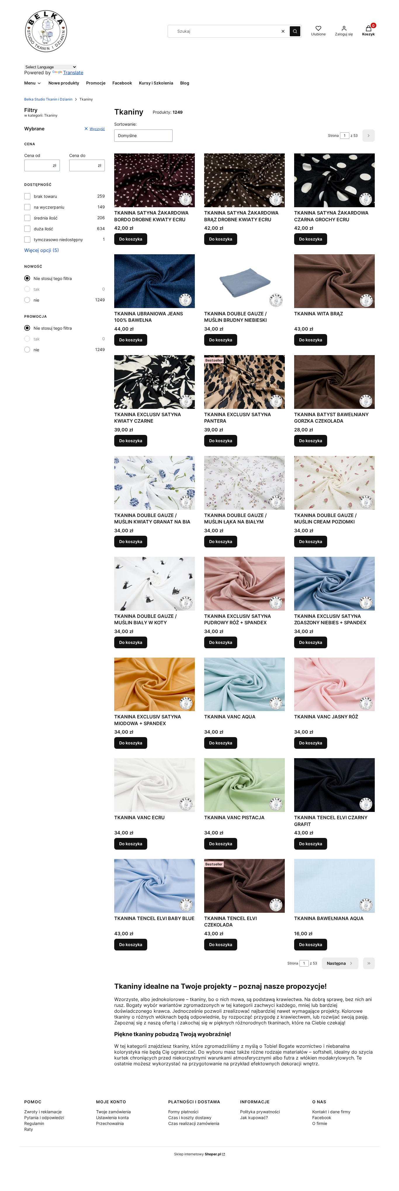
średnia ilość (46, 217)
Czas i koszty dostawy (189, 1117)
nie (36, 300)
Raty (28, 1129)
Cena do (77, 155)
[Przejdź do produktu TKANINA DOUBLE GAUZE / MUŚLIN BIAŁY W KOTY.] (154, 584)
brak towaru (45, 196)
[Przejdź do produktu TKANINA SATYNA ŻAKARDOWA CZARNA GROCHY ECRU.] (334, 180)
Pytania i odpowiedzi (44, 1117)
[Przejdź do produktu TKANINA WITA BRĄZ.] (334, 281)
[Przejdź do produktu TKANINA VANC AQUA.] (244, 684)
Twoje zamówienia (113, 1111)
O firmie (319, 1123)
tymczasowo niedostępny (58, 239)
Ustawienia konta (112, 1117)
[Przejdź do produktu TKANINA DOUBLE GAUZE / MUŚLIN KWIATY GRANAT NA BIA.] (154, 483)
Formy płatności (183, 1111)
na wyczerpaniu (49, 207)
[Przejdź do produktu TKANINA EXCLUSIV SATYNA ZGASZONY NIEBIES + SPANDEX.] (334, 584)
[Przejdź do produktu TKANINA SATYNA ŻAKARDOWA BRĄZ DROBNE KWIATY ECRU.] (244, 180)
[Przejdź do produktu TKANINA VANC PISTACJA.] (244, 785)
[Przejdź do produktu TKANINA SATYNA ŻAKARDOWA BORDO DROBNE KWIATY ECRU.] (154, 180)
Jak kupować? (254, 1117)
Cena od (32, 155)
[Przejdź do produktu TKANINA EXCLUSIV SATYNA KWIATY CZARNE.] (154, 382)
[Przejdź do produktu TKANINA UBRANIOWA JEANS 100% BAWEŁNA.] (154, 281)
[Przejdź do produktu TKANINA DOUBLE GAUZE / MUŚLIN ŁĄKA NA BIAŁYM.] (244, 483)
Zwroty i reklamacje (43, 1111)
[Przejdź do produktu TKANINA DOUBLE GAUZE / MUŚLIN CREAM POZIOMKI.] (334, 483)
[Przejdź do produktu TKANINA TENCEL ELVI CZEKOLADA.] (244, 886)
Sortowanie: (125, 124)
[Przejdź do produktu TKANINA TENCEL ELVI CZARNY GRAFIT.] (334, 785)
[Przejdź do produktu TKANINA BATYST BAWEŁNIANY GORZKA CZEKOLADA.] (334, 382)
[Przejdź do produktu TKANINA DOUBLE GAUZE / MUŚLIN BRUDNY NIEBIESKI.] (244, 281)
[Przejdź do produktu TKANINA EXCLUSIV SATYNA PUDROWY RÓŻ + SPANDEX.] (244, 584)
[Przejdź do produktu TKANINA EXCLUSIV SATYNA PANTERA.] (244, 382)
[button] (295, 31)
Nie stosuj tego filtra (53, 278)
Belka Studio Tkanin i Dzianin (48, 99)
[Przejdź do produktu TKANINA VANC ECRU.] (154, 785)
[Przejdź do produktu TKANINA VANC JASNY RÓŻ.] (334, 684)
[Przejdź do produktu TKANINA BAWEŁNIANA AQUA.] (334, 886)
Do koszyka (130, 238)
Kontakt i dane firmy (331, 1111)
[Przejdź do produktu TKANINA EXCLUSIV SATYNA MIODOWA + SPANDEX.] (154, 684)
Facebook (321, 1117)
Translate (73, 72)
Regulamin (34, 1123)
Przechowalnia (110, 1123)
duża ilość (43, 228)
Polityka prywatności (260, 1111)
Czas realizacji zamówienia (193, 1123)
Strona (333, 135)
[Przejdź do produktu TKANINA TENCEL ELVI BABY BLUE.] (154, 886)
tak (37, 289)
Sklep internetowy (197, 1154)
